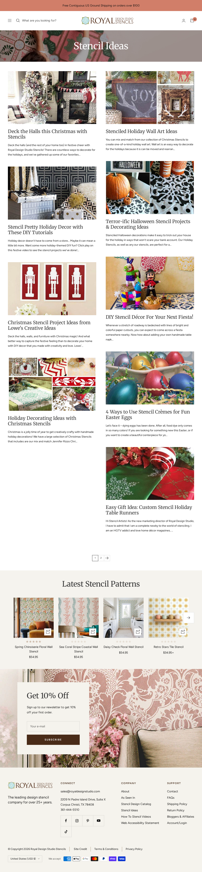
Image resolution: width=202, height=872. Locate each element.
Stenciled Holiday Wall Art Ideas (141, 131)
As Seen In (128, 797)
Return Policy (175, 810)
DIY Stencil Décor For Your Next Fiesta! (149, 317)
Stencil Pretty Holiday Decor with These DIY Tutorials (45, 230)
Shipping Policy (177, 804)
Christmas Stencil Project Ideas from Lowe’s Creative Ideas (49, 325)
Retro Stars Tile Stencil (168, 647)
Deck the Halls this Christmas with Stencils (47, 134)
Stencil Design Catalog (136, 804)
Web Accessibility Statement (140, 823)
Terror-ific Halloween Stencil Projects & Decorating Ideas (148, 224)
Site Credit (80, 849)
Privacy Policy (134, 849)
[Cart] (192, 20)
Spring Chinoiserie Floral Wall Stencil (33, 649)
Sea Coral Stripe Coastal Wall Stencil (78, 649)
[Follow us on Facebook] (66, 820)
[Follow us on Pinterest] (87, 820)
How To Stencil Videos (136, 816)
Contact (172, 791)
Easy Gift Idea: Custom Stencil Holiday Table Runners (149, 510)
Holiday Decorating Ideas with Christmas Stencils (42, 421)
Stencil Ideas (129, 810)
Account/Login (177, 823)
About (125, 791)
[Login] (183, 20)
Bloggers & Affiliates (180, 816)
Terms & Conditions (106, 849)
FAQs (170, 797)
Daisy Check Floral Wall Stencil (123, 647)
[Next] (107, 558)
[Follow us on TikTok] (66, 831)
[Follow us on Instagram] (76, 820)
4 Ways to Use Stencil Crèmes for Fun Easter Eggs (148, 414)
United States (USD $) (23, 858)
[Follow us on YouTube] (98, 820)
